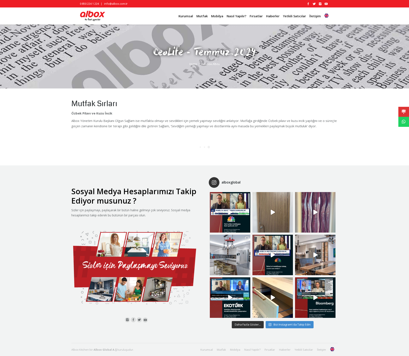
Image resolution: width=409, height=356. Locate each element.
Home (193, 64)
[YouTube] (326, 3)
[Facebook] (308, 3)
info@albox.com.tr (116, 4)
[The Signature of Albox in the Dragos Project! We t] (230, 255)
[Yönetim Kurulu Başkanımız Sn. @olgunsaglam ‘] (230, 212)
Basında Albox (210, 64)
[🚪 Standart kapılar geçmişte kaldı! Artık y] (272, 212)
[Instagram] (320, 3)
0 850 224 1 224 (89, 4)
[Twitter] (314, 3)
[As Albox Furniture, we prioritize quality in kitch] (272, 297)
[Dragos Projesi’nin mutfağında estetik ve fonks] (315, 255)
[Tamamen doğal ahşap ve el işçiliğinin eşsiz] (315, 212)
